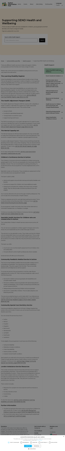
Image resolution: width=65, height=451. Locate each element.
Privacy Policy (39, 440)
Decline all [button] (36, 446)
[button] (32, 448)
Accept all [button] (28, 446)
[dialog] (32, 443)
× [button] (63, 436)
